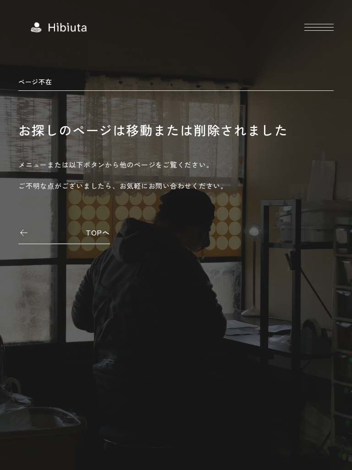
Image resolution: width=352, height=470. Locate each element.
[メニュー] (319, 27)
